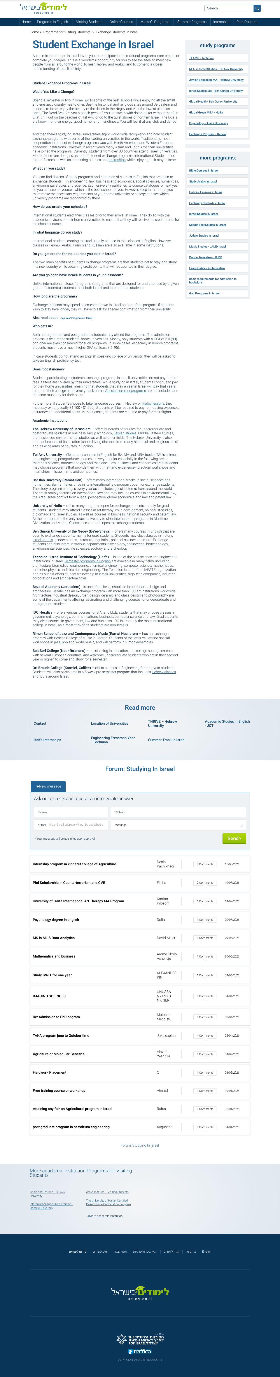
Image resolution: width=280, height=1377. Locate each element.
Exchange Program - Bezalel (207, 134)
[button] (140, 864)
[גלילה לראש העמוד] (276, 1365)
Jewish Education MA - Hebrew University (216, 80)
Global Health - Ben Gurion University (213, 101)
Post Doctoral (246, 22)
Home (26, 22)
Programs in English (52, 22)
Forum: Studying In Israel (140, 1145)
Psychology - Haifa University (208, 123)
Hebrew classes (164, 672)
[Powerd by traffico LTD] (140, 1351)
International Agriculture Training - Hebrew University (51, 1206)
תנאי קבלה (120, 1252)
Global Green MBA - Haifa (206, 112)
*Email (42, 825)
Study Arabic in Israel (203, 181)
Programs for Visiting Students (67, 32)
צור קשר (191, 1252)
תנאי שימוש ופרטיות (145, 1252)
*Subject (120, 812)
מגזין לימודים (171, 1252)
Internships (221, 22)
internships (117, 160)
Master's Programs (154, 22)
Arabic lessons (153, 403)
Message (120, 825)
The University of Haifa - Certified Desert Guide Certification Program (108, 1202)
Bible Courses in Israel (203, 170)
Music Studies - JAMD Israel (207, 246)
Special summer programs (125, 390)
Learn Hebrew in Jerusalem (207, 268)
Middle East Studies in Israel (207, 225)
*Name (42, 812)
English (206, 1252)
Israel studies (43, 540)
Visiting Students (89, 22)
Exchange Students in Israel (207, 203)
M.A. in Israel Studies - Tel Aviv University (216, 69)
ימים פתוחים (100, 1252)
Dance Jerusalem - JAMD (205, 257)
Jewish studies (125, 433)
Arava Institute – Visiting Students (107, 1192)
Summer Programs (191, 22)
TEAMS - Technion (201, 58)
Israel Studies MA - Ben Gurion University (216, 91)
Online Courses (121, 22)
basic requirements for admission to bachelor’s (213, 281)
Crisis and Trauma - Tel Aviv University (47, 1194)
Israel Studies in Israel (203, 214)
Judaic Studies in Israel (204, 236)
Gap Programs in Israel (204, 293)
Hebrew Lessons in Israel (205, 192)
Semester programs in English (88, 561)
